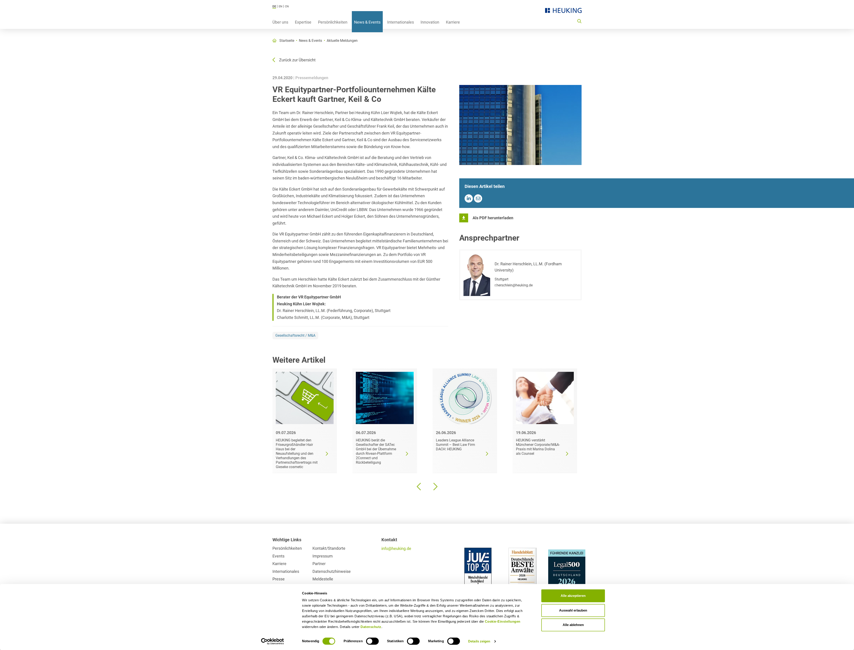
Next (434, 486)
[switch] (372, 641)
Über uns (280, 22)
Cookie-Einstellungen (502, 621)
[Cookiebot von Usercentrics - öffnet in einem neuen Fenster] (272, 641)
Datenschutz (371, 627)
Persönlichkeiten (332, 22)
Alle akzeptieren (573, 596)
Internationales (400, 22)
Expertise (303, 22)
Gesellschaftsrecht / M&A (295, 335)
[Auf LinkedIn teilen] (469, 198)
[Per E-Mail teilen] (478, 198)
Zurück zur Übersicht (297, 60)
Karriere (453, 22)
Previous (419, 486)
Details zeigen (479, 641)
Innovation (430, 22)
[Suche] (579, 20)
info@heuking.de (396, 548)
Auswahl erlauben (573, 610)
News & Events (367, 22)
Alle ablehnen (573, 625)
